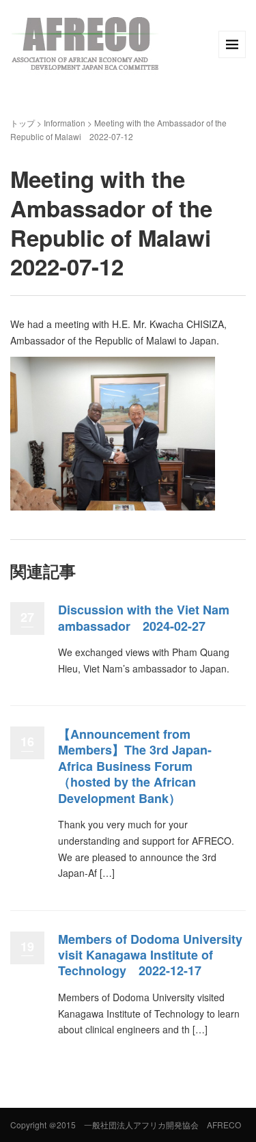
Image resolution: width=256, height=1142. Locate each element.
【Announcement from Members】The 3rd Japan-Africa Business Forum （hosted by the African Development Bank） (135, 766)
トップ (22, 122)
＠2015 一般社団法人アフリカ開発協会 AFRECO (144, 1124)
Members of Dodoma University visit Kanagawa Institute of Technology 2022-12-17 (150, 955)
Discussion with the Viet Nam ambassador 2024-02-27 (143, 617)
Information (64, 122)
